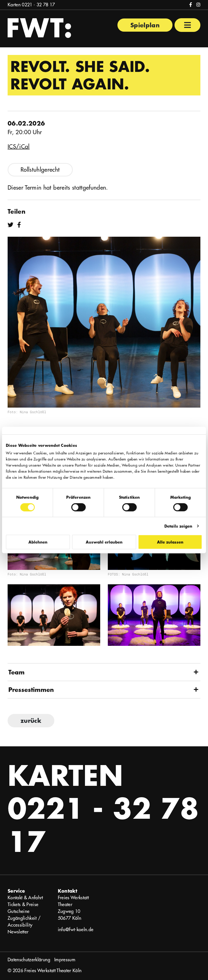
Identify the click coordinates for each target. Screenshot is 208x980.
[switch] (78, 507)
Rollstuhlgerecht (40, 169)
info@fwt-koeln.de (76, 929)
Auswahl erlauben (104, 542)
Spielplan (145, 25)
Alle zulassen (170, 542)
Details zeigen (178, 525)
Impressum (64, 960)
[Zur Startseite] (39, 27)
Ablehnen (37, 542)
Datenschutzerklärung (29, 960)
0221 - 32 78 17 (38, 5)
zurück (31, 720)
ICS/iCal (19, 146)
